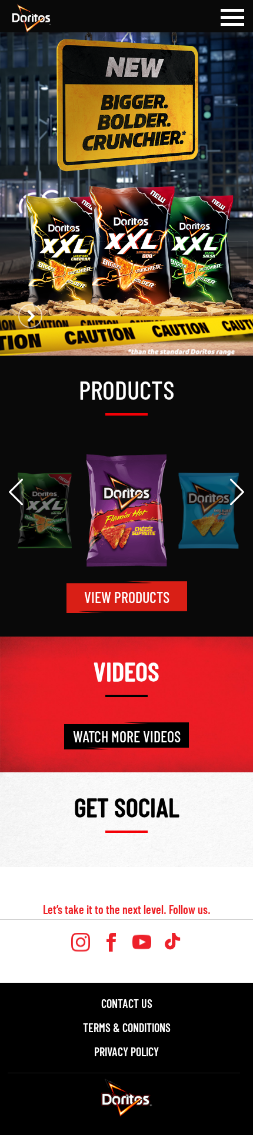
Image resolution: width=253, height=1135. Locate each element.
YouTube (141, 942)
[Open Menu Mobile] (232, 17)
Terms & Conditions (127, 1027)
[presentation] (16, 492)
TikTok (172, 942)
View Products (126, 597)
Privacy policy (126, 1051)
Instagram (80, 942)
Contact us (126, 1003)
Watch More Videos (127, 736)
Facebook (111, 942)
